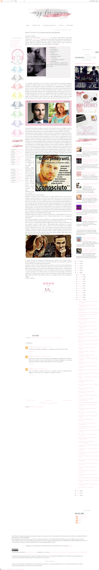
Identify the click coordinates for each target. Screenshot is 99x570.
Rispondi (31, 351)
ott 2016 (80, 279)
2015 (78, 491)
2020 (78, 263)
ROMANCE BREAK (17, 46)
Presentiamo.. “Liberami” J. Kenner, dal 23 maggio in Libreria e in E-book (89, 218)
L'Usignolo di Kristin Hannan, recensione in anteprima (88, 445)
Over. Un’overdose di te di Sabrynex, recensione (87, 434)
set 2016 (80, 281)
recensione (50, 337)
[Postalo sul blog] (34, 335)
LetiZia (30, 368)
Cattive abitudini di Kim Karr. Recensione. (88, 312)
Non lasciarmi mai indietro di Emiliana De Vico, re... (88, 370)
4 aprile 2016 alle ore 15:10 (40, 368)
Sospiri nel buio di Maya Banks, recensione (86, 333)
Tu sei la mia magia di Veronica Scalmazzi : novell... (88, 480)
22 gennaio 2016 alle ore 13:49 (43, 347)
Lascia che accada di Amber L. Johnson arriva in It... (88, 384)
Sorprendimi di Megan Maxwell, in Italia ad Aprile (88, 416)
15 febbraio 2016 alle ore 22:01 (42, 356)
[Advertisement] (48, 322)
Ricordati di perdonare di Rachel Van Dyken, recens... (87, 305)
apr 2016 (80, 292)
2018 (78, 268)
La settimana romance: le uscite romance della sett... (86, 442)
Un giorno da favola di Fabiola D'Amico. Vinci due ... (88, 474)
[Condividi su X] (35, 335)
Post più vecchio (67, 400)
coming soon (36, 25)
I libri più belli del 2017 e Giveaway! (86, 228)
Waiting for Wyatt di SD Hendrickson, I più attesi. (88, 337)
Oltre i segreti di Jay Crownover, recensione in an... (86, 399)
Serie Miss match (58, 337)
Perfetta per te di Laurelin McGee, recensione (86, 362)
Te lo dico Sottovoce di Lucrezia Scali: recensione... (87, 484)
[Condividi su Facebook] (37, 335)
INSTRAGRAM (16, 41)
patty (79, 522)
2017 (78, 270)
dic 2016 (80, 274)
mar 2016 (80, 295)
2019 (78, 265)
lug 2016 (80, 286)
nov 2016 (80, 277)
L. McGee (45, 337)
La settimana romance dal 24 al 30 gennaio (87, 348)
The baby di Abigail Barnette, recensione (88, 478)
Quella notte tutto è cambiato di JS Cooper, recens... (87, 423)
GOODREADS (16, 43)
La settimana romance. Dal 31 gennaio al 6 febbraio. (88, 302)
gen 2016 (80, 299)
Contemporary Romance (36, 337)
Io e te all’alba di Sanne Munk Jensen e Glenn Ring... (87, 315)
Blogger (71, 545)
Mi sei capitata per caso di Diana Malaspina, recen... (86, 319)
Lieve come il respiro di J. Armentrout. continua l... (87, 412)
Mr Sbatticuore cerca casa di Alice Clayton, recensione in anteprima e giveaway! (89, 250)
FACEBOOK (15, 45)
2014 (78, 493)
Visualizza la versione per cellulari (48, 403)
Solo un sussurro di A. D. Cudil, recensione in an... (85, 388)
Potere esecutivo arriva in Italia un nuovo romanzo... (88, 431)
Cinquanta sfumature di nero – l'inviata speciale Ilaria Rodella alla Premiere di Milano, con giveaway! (90, 161)
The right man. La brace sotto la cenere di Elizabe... (88, 359)
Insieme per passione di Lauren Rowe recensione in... (87, 322)
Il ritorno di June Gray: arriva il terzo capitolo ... (86, 467)
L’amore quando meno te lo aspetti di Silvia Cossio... (87, 464)
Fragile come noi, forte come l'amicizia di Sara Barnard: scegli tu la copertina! (90, 149)
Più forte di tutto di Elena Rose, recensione (86, 420)
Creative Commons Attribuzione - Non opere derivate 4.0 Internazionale (68, 552)
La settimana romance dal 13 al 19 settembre (90, 184)
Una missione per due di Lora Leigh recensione (87, 409)
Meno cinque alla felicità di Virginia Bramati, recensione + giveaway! (90, 239)
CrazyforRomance (82, 516)
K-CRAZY (61, 25)
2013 (78, 495)
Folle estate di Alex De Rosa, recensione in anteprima (88, 460)
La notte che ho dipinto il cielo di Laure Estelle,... (87, 395)
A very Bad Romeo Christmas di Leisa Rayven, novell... (87, 438)
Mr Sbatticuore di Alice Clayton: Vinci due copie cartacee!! (90, 172)
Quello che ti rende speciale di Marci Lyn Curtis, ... (88, 377)
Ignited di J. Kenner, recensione (85, 487)
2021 (78, 261)
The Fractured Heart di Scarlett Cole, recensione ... (87, 471)
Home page (48, 400)
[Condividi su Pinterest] (38, 335)
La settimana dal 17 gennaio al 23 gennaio (86, 405)
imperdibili (69, 25)
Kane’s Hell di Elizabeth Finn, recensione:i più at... (88, 456)
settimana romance (49, 25)
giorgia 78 (31, 347)
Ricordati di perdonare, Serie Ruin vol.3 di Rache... (88, 373)
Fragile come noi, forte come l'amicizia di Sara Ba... (88, 341)
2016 (78, 272)
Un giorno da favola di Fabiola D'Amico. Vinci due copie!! (89, 195)
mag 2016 (81, 290)
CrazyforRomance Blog (31, 552)
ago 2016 (80, 283)
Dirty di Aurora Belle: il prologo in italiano (88, 402)
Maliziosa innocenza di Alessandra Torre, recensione (88, 309)
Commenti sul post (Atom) (37, 406)
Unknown (31, 356)
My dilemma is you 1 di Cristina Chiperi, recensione (88, 449)
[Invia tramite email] (32, 335)
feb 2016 (80, 297)
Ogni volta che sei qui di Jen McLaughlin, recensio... (88, 344)
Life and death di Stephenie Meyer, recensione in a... (87, 427)
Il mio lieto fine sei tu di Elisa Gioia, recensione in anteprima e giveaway (90, 207)
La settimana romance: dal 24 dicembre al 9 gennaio (88, 452)
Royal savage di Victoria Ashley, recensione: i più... (86, 392)
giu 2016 (80, 288)
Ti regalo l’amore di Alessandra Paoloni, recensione (88, 366)
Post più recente (30, 400)
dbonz (79, 520)
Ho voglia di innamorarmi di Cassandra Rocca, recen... (87, 330)
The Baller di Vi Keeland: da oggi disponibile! (86, 381)
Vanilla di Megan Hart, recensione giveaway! (86, 351)
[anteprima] (86, 112)
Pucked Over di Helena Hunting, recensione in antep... (86, 355)
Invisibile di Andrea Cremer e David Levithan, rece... (87, 326)
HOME (27, 25)
